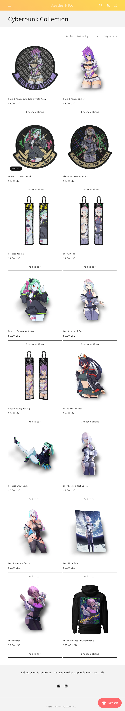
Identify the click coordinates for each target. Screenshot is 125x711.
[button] (9, 5)
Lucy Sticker (14, 640)
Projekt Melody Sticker (73, 99)
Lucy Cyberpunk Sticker (74, 331)
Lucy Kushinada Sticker (19, 563)
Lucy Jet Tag (69, 254)
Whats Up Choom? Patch (20, 176)
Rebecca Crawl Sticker (18, 486)
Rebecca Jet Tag (16, 254)
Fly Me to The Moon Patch (75, 176)
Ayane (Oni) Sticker (72, 408)
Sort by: (69, 36)
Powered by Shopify (71, 707)
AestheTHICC (58, 707)
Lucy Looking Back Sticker (75, 486)
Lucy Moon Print (71, 563)
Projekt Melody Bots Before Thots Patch (27, 99)
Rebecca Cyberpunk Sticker (21, 331)
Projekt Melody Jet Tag (19, 408)
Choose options (35, 111)
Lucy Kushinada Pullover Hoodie (78, 640)
